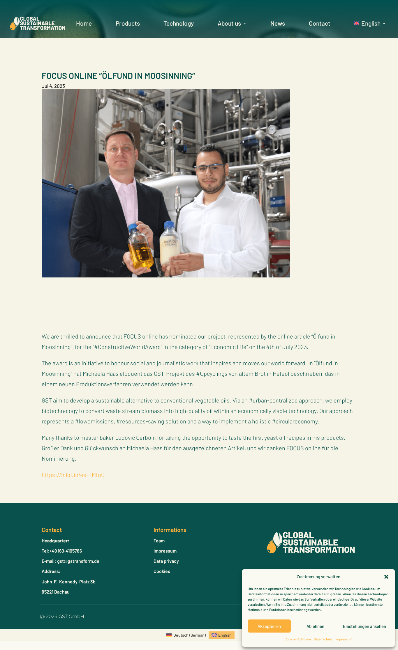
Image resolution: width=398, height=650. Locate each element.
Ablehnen (315, 626)
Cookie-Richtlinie (298, 639)
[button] (386, 577)
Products (128, 23)
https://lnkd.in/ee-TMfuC (73, 474)
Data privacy (166, 561)
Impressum (343, 639)
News (277, 23)
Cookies (162, 571)
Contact (319, 23)
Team (159, 540)
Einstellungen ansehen (364, 626)
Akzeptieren (269, 626)
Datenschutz (323, 639)
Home (84, 23)
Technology (178, 23)
